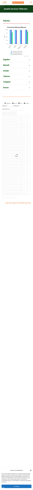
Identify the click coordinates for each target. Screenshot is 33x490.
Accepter (16, 486)
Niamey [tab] (6, 20)
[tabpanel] (16, 41)
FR (3, 488)
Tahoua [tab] (6, 76)
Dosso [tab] (6, 87)
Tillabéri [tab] (7, 82)
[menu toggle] (31, 2)
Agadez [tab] (6, 59)
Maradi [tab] (6, 65)
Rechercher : (6, 109)
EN (2, 488)
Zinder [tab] (6, 70)
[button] (30, 470)
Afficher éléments (10, 106)
